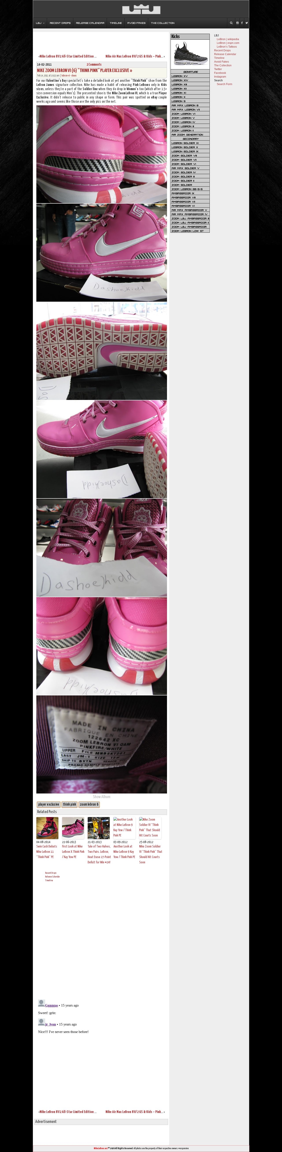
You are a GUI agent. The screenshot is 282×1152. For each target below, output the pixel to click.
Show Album (101, 797)
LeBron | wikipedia (228, 39)
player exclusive (48, 804)
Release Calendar (52, 876)
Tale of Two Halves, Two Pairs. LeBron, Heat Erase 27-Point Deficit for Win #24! (99, 854)
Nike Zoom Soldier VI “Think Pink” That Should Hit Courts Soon (150, 854)
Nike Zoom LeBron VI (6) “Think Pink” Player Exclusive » (84, 70)
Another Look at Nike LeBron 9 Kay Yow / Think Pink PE (124, 852)
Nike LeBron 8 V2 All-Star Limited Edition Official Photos (77, 56)
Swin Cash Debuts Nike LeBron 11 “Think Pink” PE (46, 852)
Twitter (218, 69)
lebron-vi (65, 75)
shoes (73, 75)
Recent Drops (50, 873)
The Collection (223, 65)
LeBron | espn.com (228, 43)
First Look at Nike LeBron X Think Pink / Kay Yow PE (73, 852)
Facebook (220, 72)
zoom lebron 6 (89, 804)
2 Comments (94, 64)
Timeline (49, 880)
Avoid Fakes (221, 61)
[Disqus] (101, 940)
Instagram (220, 76)
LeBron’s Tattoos (227, 46)
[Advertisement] (101, 40)
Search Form (224, 84)
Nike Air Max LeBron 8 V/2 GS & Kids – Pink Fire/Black (140, 56)
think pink (69, 804)
